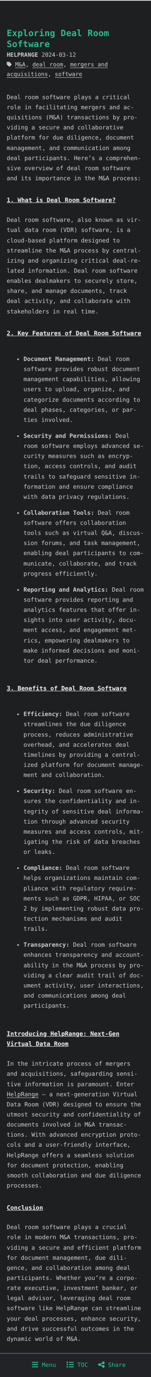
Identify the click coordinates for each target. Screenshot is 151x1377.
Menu (47, 1365)
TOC (81, 1365)
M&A (20, 64)
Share (115, 1365)
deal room (47, 64)
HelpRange (23, 1094)
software (68, 74)
